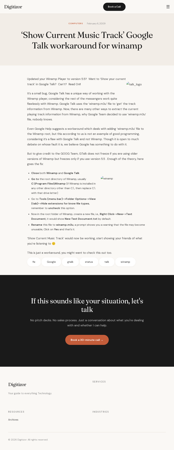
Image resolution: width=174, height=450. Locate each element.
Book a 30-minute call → (87, 340)
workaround (75, 129)
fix (34, 262)
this (98, 253)
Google (51, 262)
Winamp (32, 99)
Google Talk (56, 93)
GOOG (65, 153)
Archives (13, 419)
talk (107, 262)
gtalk (70, 262)
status (89, 262)
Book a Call (114, 6)
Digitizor (13, 7)
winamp (125, 262)
